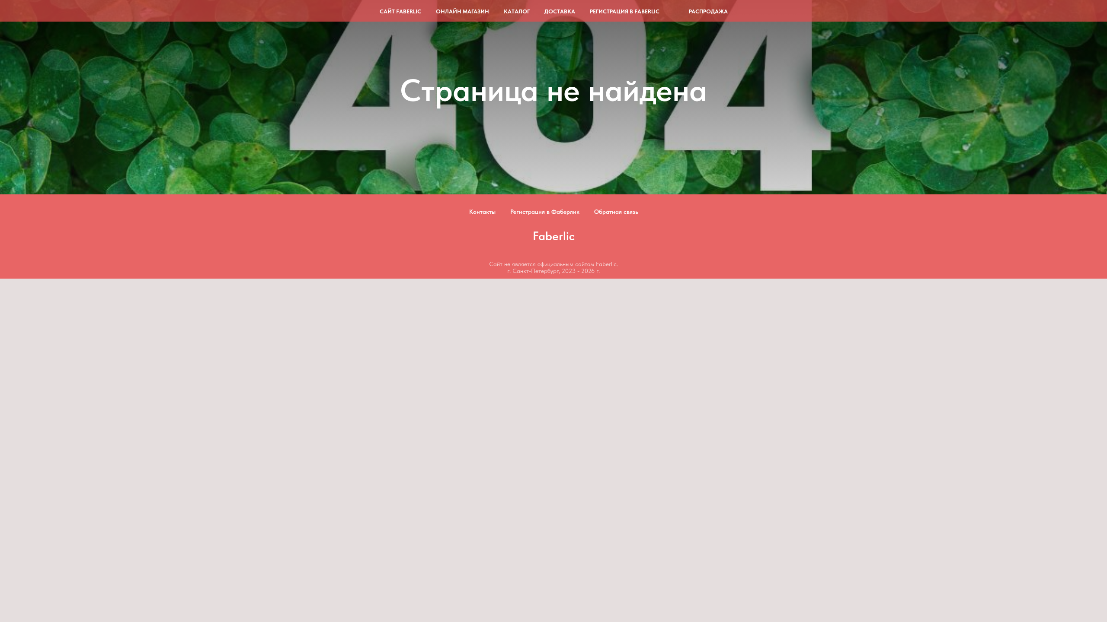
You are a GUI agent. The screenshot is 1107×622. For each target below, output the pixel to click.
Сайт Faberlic (400, 11)
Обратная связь (616, 211)
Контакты (482, 211)
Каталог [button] (517, 11)
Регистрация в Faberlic (624, 11)
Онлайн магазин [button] (462, 11)
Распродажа (708, 11)
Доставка (559, 11)
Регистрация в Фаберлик (544, 211)
